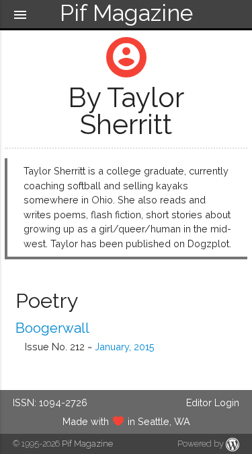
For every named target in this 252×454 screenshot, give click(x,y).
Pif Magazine (87, 444)
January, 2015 (125, 346)
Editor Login (212, 402)
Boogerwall (52, 328)
